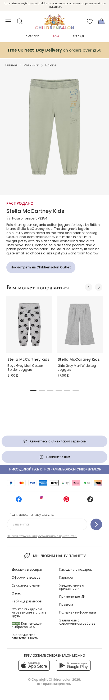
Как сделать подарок (75, 569)
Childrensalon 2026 (64, 679)
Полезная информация (77, 612)
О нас (16, 593)
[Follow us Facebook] (19, 501)
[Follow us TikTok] (90, 501)
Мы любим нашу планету (59, 556)
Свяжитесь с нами (26, 585)
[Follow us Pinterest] (66, 501)
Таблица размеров (27, 601)
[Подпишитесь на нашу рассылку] (96, 524)
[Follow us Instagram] (43, 501)
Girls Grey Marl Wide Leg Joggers (77, 368)
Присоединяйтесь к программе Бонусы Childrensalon (54, 469)
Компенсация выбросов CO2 (27, 625)
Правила (66, 604)
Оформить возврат (27, 577)
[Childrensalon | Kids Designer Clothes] (54, 20)
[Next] (98, 287)
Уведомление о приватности (71, 587)
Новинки (32, 36)
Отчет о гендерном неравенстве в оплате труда (29, 612)
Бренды (78, 36)
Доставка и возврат (27, 569)
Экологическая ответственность (25, 636)
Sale (56, 36)
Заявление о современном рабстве (77, 622)
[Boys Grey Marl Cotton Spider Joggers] (29, 324)
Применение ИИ (72, 596)
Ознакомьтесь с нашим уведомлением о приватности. (42, 536)
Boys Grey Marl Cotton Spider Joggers (25, 368)
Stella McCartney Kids (35, 211)
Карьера (66, 577)
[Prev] (88, 287)
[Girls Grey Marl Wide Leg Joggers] (80, 324)
